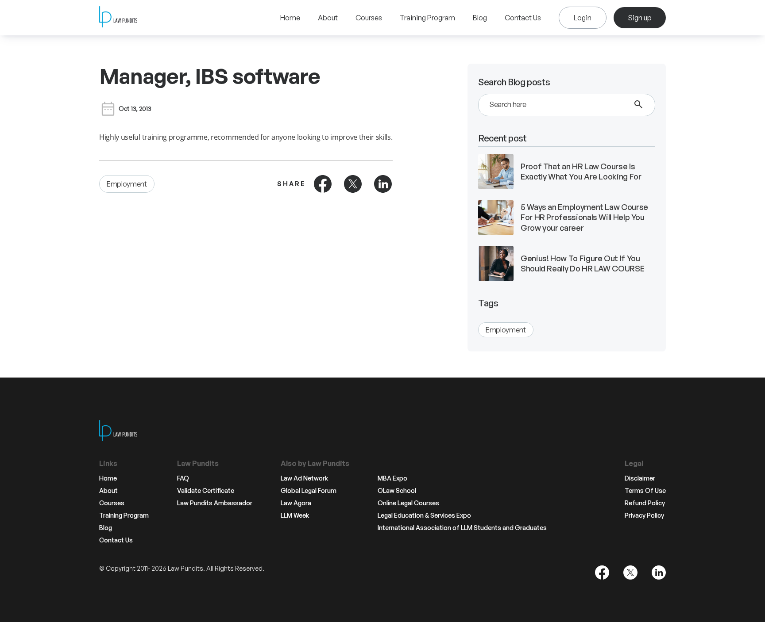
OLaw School (397, 491)
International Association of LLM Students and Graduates (462, 528)
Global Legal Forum (308, 491)
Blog (480, 17)
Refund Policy (645, 503)
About (328, 17)
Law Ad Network (304, 478)
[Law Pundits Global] (118, 18)
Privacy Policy (644, 515)
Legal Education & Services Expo (424, 515)
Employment (127, 183)
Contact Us (523, 17)
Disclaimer (640, 478)
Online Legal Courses (408, 503)
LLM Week (295, 515)
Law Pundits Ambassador (214, 503)
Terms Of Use (645, 491)
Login (582, 17)
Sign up (640, 17)
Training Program (427, 17)
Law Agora (296, 503)
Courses (368, 17)
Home (290, 17)
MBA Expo (392, 478)
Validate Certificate (205, 491)
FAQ (183, 478)
